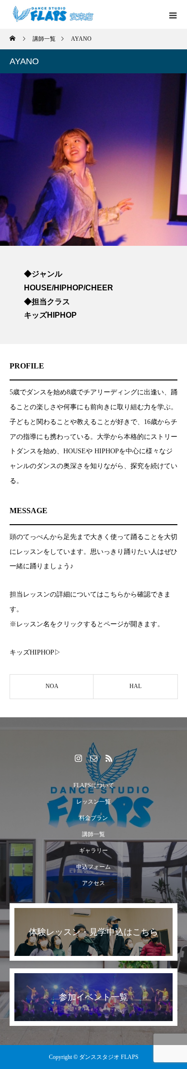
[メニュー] (172, 14)
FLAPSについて (93, 785)
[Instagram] (78, 758)
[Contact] (93, 758)
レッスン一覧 (93, 801)
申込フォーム (93, 866)
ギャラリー (93, 850)
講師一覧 (93, 834)
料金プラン (93, 818)
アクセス (93, 883)
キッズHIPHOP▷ (35, 652)
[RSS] (109, 758)
